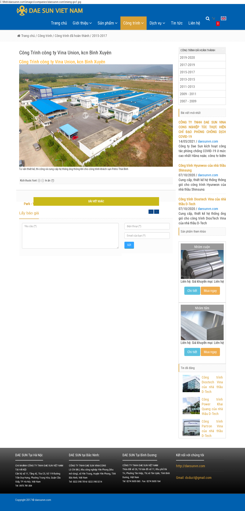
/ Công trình (43, 36)
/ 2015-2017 (98, 36)
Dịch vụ (155, 23)
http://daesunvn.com (190, 466)
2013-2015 (187, 79)
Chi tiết (192, 291)
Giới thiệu (80, 23)
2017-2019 (187, 65)
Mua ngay (210, 291)
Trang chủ (59, 23)
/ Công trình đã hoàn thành (71, 36)
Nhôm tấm (202, 308)
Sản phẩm (106, 23)
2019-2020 (187, 58)
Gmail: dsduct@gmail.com (194, 478)
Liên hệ (194, 23)
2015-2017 (187, 72)
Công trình (131, 23)
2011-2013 (187, 87)
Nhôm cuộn (202, 247)
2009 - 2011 (188, 94)
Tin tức (177, 23)
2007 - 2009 (188, 101)
